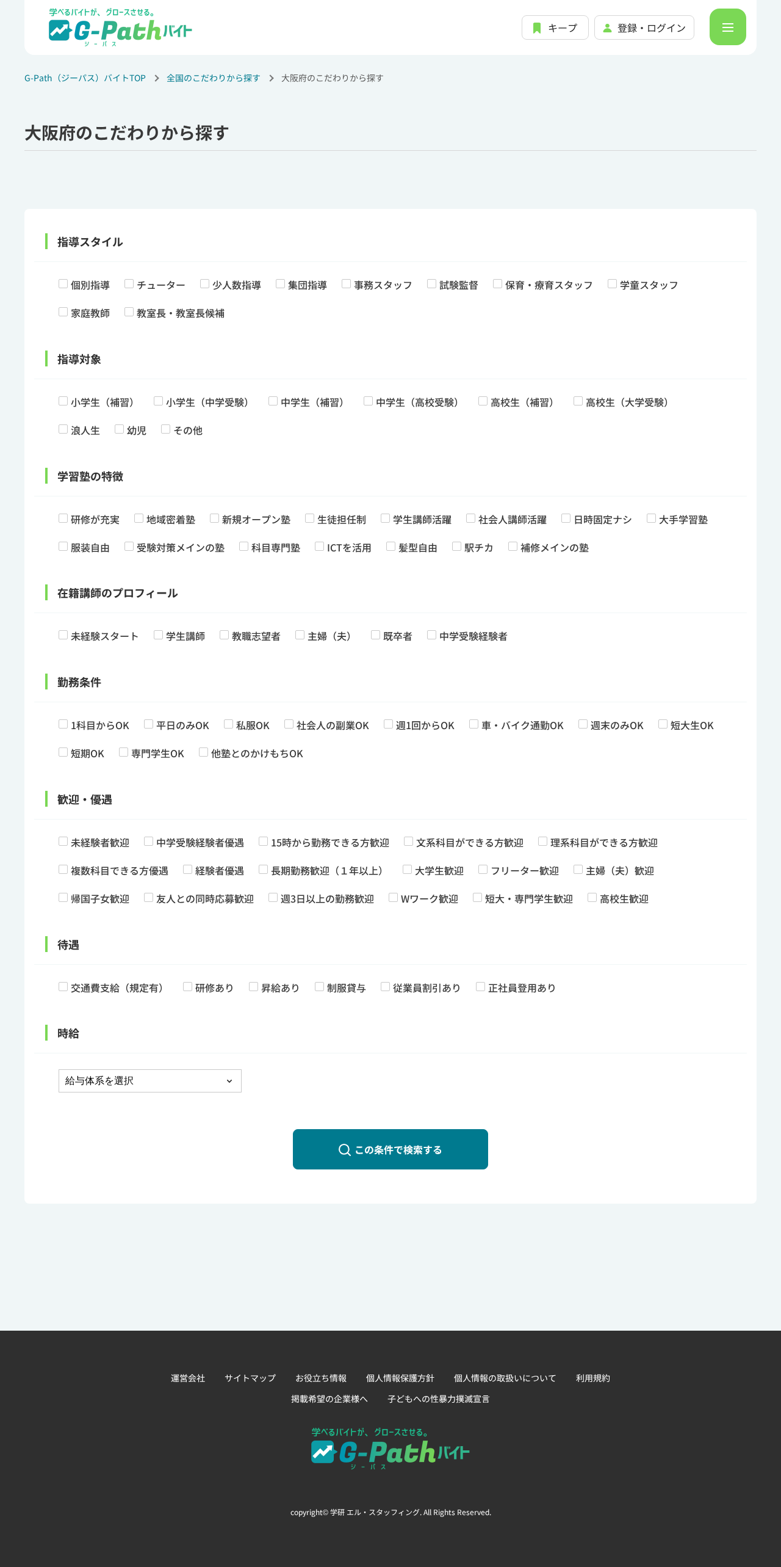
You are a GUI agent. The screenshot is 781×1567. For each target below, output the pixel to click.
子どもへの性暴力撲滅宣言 (438, 1398)
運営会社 (188, 1378)
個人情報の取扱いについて (505, 1378)
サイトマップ (250, 1378)
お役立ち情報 (321, 1378)
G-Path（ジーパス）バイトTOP (85, 77)
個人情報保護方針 (400, 1378)
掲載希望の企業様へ (329, 1398)
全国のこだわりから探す (214, 77)
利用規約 (593, 1378)
